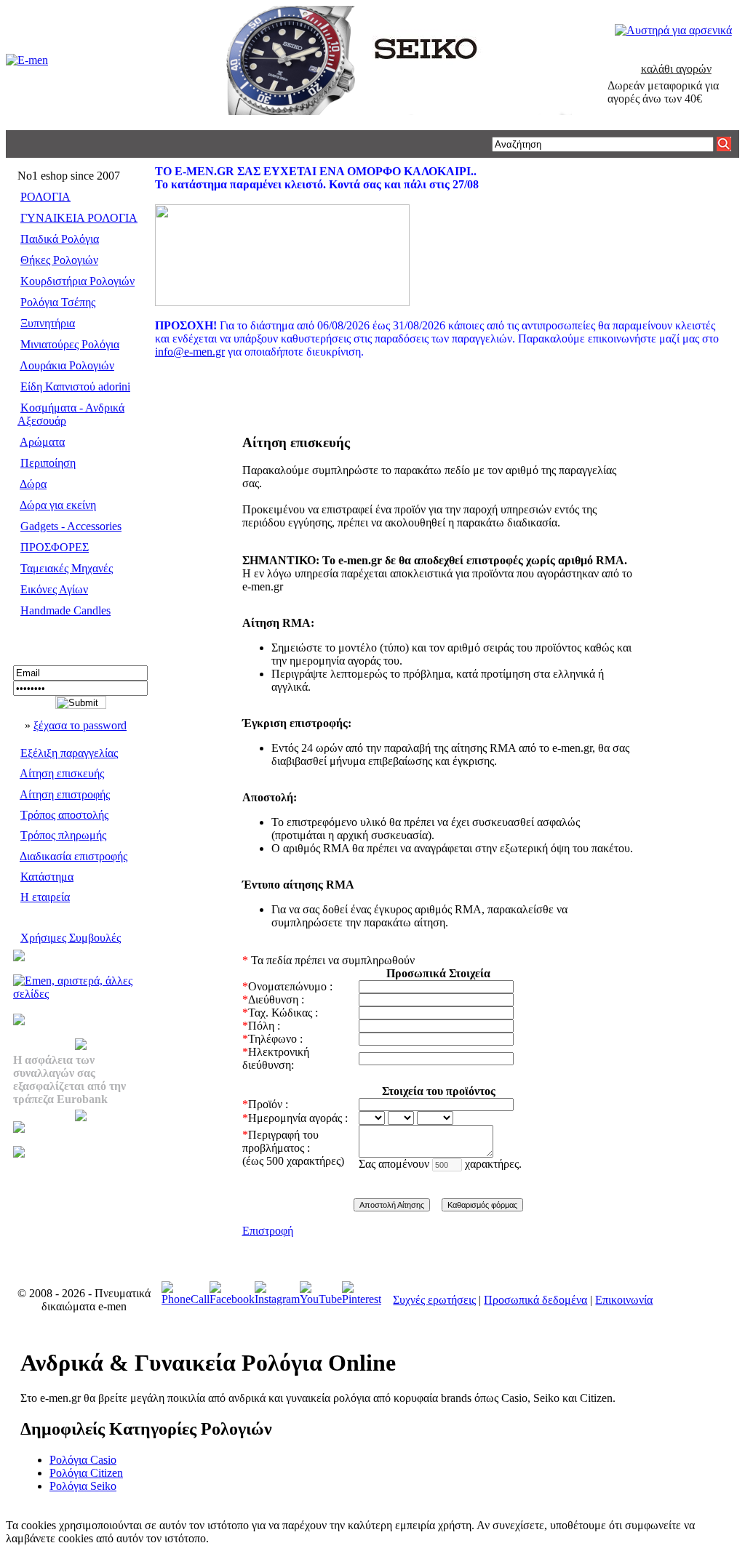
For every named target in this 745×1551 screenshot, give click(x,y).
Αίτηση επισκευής (62, 773)
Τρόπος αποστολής (64, 815)
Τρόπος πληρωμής (63, 835)
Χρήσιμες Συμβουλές (70, 937)
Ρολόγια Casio (82, 1460)
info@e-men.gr (190, 351)
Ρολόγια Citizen (86, 1473)
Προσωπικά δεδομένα (535, 1300)
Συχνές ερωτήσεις (434, 1300)
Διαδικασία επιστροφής (73, 856)
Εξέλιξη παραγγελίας (69, 753)
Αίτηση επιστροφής (65, 794)
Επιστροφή (267, 1231)
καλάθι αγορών (676, 69)
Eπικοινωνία (624, 1300)
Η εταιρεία (45, 897)
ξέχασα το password (80, 725)
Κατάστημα (46, 876)
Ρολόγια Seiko (82, 1486)
